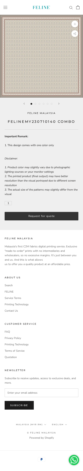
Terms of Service (15, 351)
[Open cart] (78, 7)
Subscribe (19, 405)
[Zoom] (74, 24)
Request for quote (41, 216)
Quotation (11, 357)
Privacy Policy (13, 338)
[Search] (71, 7)
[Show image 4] (43, 104)
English (58, 424)
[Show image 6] (52, 104)
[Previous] (24, 104)
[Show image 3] (39, 104)
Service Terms (13, 298)
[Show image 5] (47, 104)
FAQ (7, 332)
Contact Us (11, 311)
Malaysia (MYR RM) (29, 424)
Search (9, 285)
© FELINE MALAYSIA (41, 432)
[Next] (58, 104)
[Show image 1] (31, 104)
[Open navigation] (5, 7)
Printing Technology (17, 304)
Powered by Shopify (41, 438)
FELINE (9, 292)
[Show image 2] (35, 104)
